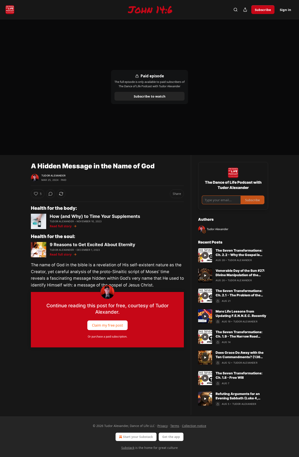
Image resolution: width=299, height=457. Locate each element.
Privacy (162, 426)
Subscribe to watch (149, 96)
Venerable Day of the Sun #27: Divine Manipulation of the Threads (240, 273)
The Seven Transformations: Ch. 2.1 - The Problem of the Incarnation (239, 293)
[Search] (235, 9)
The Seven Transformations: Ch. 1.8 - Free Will (239, 375)
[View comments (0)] (50, 193)
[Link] (24, 208)
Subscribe (263, 9)
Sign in (285, 9)
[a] (205, 255)
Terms (174, 426)
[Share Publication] (245, 9)
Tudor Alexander (53, 175)
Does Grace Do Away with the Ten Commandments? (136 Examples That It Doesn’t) (240, 354)
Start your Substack (138, 437)
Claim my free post (107, 325)
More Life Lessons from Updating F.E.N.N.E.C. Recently (241, 313)
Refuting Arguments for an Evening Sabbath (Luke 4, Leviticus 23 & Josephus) (238, 396)
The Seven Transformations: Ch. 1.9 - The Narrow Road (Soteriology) (239, 334)
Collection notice (194, 426)
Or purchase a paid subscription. (107, 336)
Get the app (171, 437)
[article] (233, 255)
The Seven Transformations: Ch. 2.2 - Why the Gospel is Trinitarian (239, 252)
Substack (127, 448)
